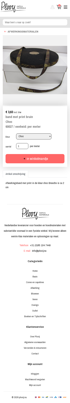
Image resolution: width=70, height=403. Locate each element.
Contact (35, 353)
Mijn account (35, 385)
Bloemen (35, 293)
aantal (8, 146)
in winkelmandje (37, 158)
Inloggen (35, 373)
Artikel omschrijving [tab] (15, 174)
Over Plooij (35, 336)
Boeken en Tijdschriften (35, 316)
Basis (35, 276)
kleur (8, 136)
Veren (35, 299)
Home (35, 270)
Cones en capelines (35, 282)
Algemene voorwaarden (35, 342)
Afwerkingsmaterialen (23, 31)
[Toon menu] (64, 8)
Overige (35, 304)
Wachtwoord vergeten (35, 379)
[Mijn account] (51, 8)
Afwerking (35, 287)
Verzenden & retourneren (35, 347)
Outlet (35, 310)
